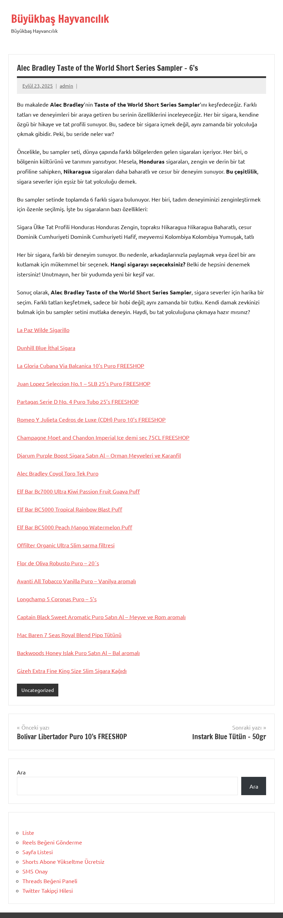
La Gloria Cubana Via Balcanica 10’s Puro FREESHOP (80, 365)
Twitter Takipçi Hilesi (47, 890)
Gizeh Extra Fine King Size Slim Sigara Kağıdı (72, 670)
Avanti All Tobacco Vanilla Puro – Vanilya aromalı (76, 580)
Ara (21, 772)
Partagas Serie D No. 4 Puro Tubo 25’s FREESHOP (78, 401)
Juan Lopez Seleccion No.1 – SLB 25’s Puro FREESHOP (83, 383)
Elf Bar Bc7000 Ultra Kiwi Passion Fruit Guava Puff (78, 491)
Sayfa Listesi (37, 851)
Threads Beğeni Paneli (49, 880)
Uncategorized (37, 690)
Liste (28, 832)
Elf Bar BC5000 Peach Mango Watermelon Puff (74, 527)
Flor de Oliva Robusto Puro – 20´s (58, 562)
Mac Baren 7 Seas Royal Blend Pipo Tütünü (69, 634)
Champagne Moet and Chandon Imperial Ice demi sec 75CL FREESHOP (103, 437)
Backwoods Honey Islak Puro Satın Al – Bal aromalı (78, 652)
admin (66, 85)
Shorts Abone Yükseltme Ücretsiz (63, 861)
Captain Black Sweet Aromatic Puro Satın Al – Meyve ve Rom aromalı (101, 616)
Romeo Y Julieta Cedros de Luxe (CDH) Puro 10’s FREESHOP (91, 419)
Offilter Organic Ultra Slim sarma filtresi (66, 544)
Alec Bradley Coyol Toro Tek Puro (57, 473)
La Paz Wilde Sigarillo (43, 329)
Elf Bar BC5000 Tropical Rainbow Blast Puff (69, 509)
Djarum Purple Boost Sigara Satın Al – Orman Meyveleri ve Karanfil (99, 455)
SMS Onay (35, 871)
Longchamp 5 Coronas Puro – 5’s (57, 598)
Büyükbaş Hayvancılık (60, 19)
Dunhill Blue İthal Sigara (46, 347)
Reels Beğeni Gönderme (52, 842)
